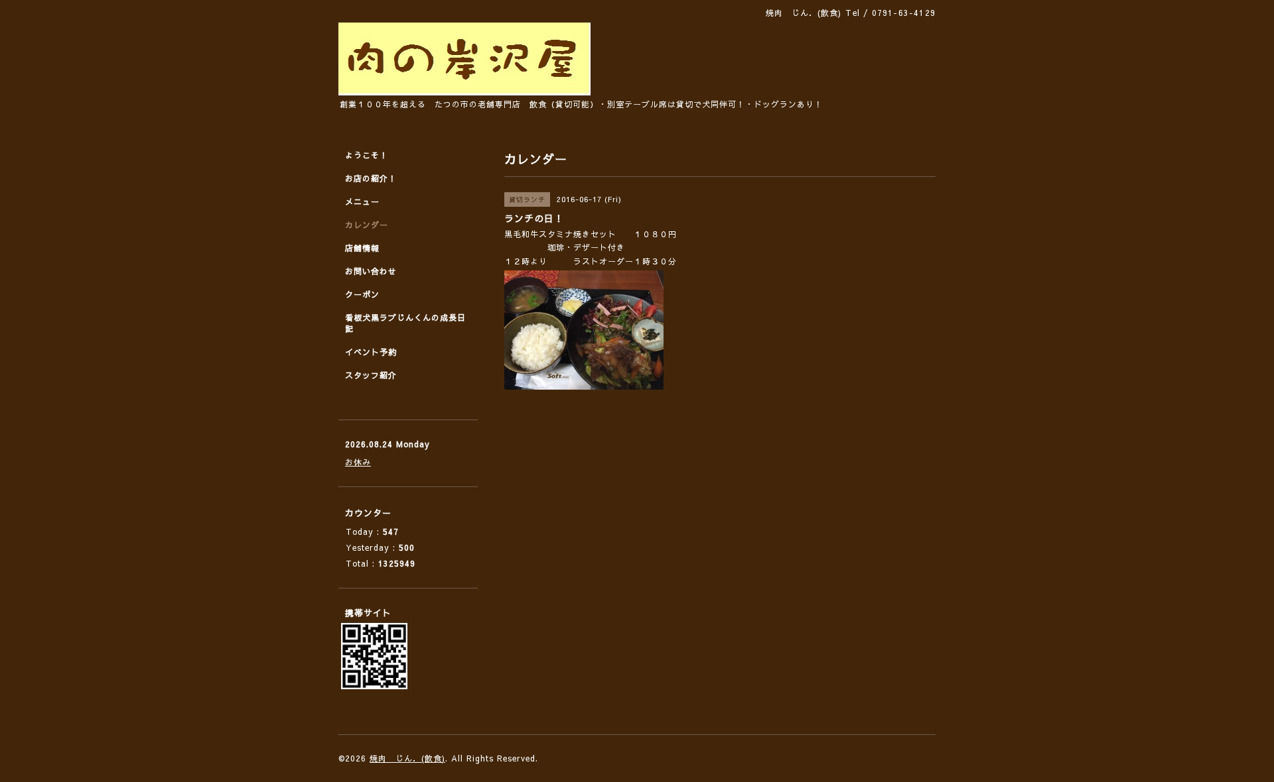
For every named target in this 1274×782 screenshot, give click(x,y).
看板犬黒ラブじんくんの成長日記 (405, 323)
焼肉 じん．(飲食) (407, 758)
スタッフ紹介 (371, 375)
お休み (358, 462)
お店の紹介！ (371, 178)
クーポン (362, 294)
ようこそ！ (366, 155)
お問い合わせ (371, 271)
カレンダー (366, 224)
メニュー (362, 201)
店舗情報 (362, 248)
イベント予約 (371, 352)
